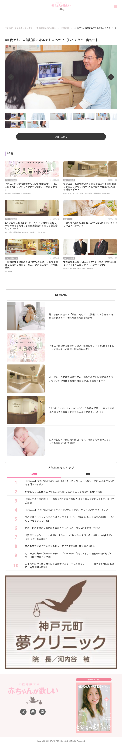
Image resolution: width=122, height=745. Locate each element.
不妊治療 (65, 28)
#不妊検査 (106, 193)
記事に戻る (61, 137)
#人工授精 (79, 193)
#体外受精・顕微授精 (93, 193)
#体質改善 (9, 271)
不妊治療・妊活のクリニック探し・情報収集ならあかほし (30, 28)
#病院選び (16, 193)
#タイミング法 (68, 193)
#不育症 (8, 193)
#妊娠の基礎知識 (69, 268)
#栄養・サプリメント (38, 232)
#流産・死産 (26, 193)
